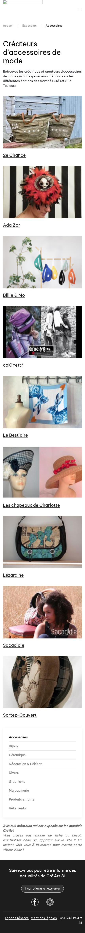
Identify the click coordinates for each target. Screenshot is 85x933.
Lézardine (13, 575)
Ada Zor (11, 225)
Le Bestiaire (15, 435)
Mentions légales (44, 918)
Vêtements (17, 808)
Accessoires (18, 737)
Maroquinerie (19, 790)
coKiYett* (13, 365)
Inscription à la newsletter (42, 888)
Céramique (17, 755)
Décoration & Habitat (25, 764)
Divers (14, 773)
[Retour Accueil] (23, 10)
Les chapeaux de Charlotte (31, 505)
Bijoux (13, 746)
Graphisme (17, 782)
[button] (80, 10)
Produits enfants (21, 799)
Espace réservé (17, 918)
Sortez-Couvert (20, 715)
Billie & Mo (14, 295)
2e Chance (14, 155)
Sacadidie (13, 645)
